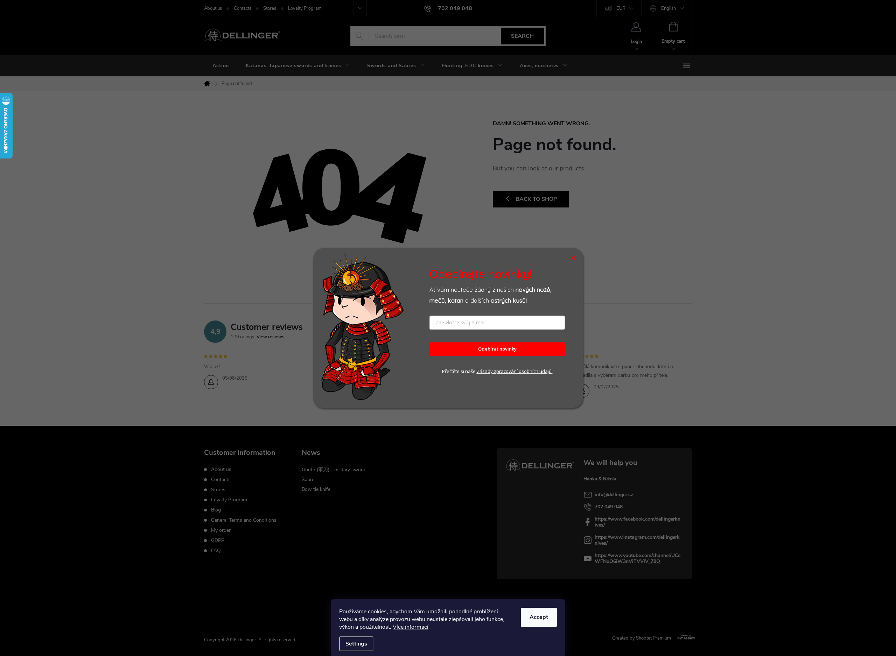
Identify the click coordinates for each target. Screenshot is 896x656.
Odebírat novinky (497, 349)
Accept (539, 617)
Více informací (410, 627)
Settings (356, 644)
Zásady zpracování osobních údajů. (515, 371)
